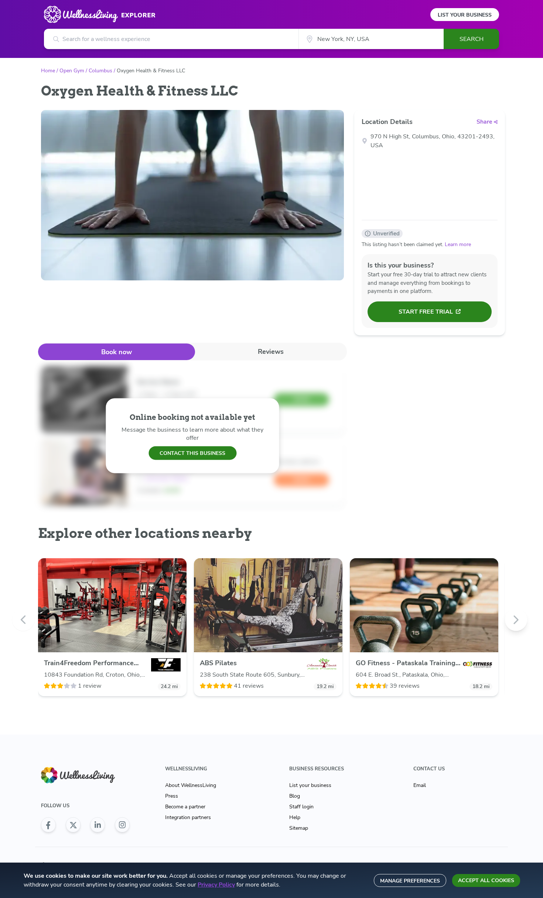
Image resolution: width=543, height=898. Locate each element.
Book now (116, 352)
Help (294, 817)
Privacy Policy (216, 885)
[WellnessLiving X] (73, 825)
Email (419, 785)
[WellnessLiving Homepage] (85, 775)
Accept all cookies (486, 880)
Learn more (458, 244)
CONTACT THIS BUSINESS (192, 452)
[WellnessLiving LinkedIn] (97, 825)
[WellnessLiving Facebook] (48, 825)
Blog (294, 795)
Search (472, 39)
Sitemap (298, 828)
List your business (310, 785)
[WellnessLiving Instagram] (122, 825)
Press (171, 795)
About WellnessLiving (190, 785)
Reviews (271, 351)
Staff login (301, 806)
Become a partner (185, 806)
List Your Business (465, 14)
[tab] (116, 351)
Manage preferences (410, 880)
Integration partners (188, 817)
